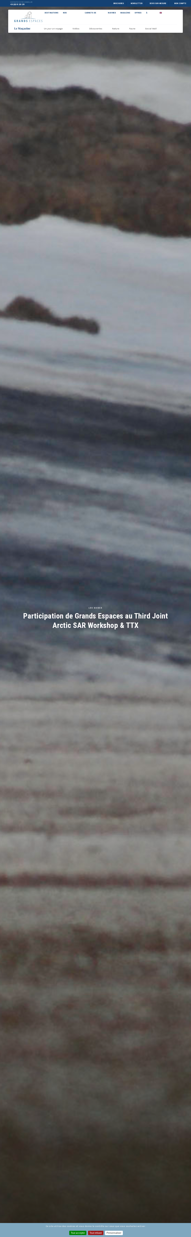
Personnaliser (114, 1233)
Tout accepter (78, 1233)
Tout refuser (96, 1233)
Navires (112, 13)
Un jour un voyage (53, 28)
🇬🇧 (161, 13)
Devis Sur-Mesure (158, 3)
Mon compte (180, 3)
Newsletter (137, 3)
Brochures (118, 3)
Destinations (51, 13)
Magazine (125, 13)
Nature (115, 28)
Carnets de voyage (90, 16)
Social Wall (151, 28)
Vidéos (76, 28)
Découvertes (95, 28)
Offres (138, 13)
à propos (149, 16)
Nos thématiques (69, 16)
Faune (132, 28)
